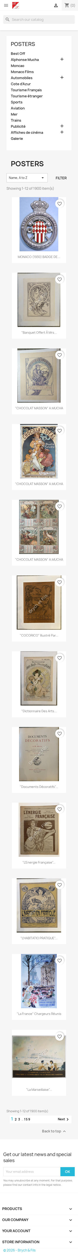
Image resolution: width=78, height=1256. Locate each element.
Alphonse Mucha (25, 59)
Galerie (17, 138)
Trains (16, 120)
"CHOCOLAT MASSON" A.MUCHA (39, 408)
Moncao (17, 66)
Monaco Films (22, 72)
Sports (17, 102)
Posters (23, 44)
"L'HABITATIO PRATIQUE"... (39, 938)
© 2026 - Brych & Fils (19, 1250)
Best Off (18, 53)
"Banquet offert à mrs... (39, 332)
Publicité (18, 126)
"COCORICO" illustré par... (39, 635)
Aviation (18, 108)
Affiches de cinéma (27, 132)
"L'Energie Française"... (39, 862)
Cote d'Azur (21, 84)
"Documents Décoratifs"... (39, 787)
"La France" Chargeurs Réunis (39, 1014)
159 (27, 1119)
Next (64, 1119)
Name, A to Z (27, 177)
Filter (61, 178)
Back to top (54, 1131)
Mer (14, 114)
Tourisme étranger (27, 96)
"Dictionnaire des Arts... (39, 711)
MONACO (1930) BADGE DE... (39, 257)
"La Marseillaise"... (39, 1090)
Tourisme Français (26, 90)
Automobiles (21, 78)
